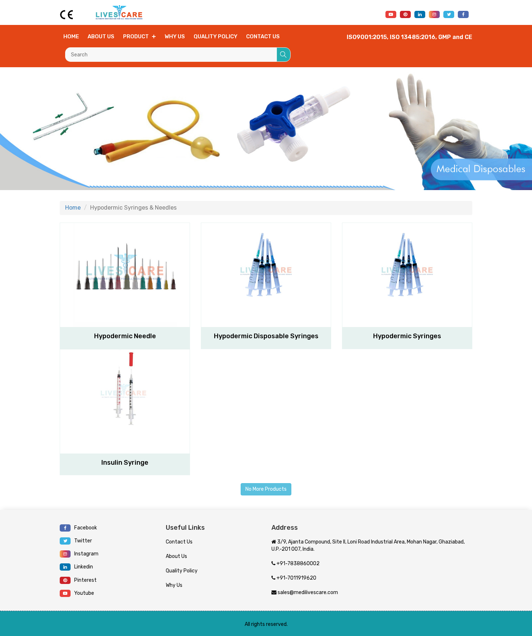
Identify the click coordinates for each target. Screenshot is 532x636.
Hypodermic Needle (125, 336)
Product (136, 36)
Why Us (175, 36)
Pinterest (85, 580)
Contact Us (179, 542)
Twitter (83, 541)
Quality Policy (215, 36)
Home (71, 36)
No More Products (266, 489)
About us (101, 36)
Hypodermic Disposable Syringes (266, 336)
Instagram (86, 554)
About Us (176, 556)
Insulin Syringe (124, 463)
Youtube (84, 593)
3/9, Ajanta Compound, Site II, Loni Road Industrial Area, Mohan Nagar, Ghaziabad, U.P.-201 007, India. (368, 545)
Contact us (263, 36)
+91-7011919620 (295, 578)
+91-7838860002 (297, 563)
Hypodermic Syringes (407, 336)
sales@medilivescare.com (307, 592)
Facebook (85, 528)
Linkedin (83, 567)
